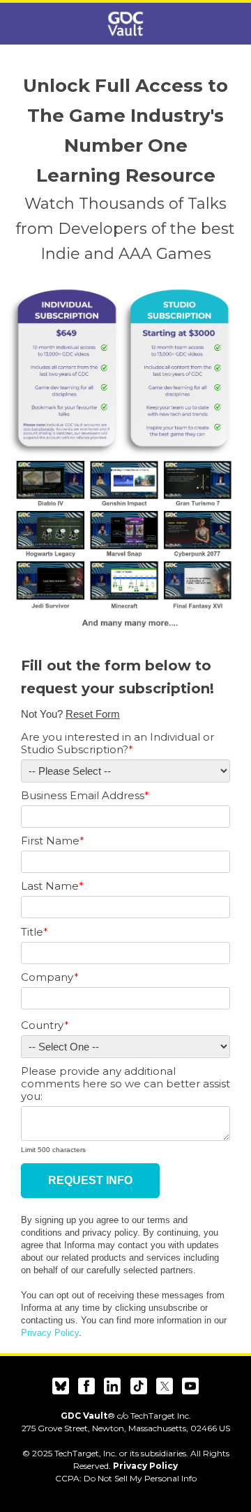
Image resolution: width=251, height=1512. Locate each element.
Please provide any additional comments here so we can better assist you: (125, 1084)
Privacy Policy (50, 1333)
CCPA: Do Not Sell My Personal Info (126, 1478)
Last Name (52, 886)
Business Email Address (85, 795)
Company (50, 977)
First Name (52, 841)
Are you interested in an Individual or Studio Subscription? (117, 743)
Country (45, 1025)
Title (34, 932)
